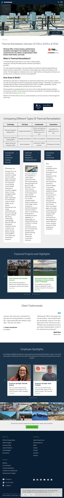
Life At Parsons (6, 465)
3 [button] (27, 294)
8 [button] (36, 294)
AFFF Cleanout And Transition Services (18, 279)
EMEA (34, 445)
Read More (11, 288)
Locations (8, 485)
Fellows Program (6, 442)
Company (36, 437)
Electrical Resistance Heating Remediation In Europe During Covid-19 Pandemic (44, 280)
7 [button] (34, 294)
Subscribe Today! (32, 427)
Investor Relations (7, 448)
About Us (5, 437)
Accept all (26, 494)
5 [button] (31, 294)
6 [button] (32, 294)
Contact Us (9, 479)
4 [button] (29, 294)
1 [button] (24, 294)
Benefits (4, 463)
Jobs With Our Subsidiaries (9, 470)
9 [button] (37, 294)
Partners (35, 455)
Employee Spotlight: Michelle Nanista (18, 384)
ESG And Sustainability (8, 440)
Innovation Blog (6, 445)
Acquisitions (5, 453)
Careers (4, 460)
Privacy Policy (15, 495)
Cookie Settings (56, 494)
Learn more (50, 492)
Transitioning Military (8, 468)
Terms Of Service (6, 495)
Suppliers (35, 453)
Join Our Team (9, 482)
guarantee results (21, 93)
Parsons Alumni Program (9, 473)
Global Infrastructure (38, 440)
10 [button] (39, 294)
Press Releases (6, 450)
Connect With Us (56, 33)
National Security (38, 442)
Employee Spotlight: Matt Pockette (43, 384)
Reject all (32, 494)
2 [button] (26, 294)
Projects (35, 450)
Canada (35, 448)
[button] (17, 153)
